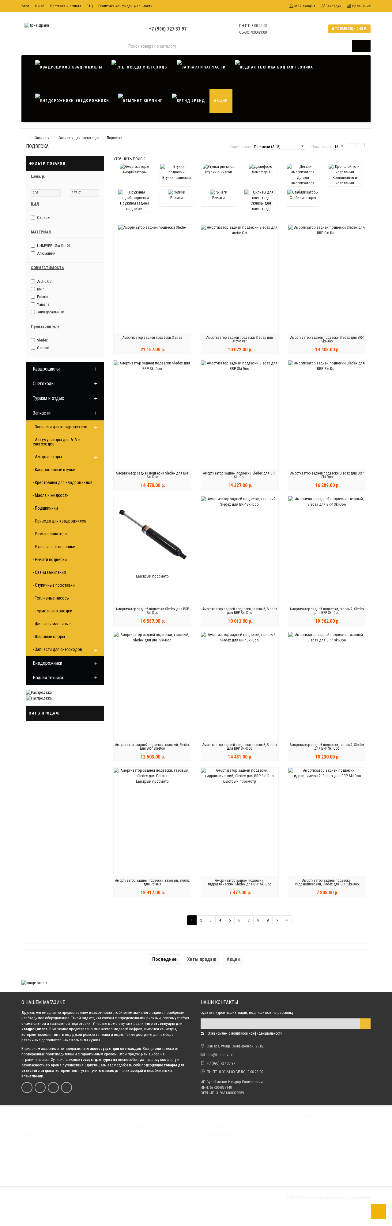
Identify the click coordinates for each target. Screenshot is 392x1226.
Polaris (42, 296)
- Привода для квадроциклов (59, 521)
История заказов (306, 1134)
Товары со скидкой (219, 1142)
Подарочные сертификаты (224, 1134)
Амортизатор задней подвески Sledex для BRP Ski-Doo (327, 339)
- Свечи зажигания (49, 572)
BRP (40, 289)
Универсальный (50, 312)
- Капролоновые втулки (54, 469)
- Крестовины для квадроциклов (62, 482)
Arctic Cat (45, 281)
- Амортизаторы (47, 456)
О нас (39, 6)
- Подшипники (45, 508)
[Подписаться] (365, 1023)
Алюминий (46, 253)
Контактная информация (133, 1126)
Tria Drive (364, 1197)
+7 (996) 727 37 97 (168, 29)
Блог (25, 6)
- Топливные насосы (51, 598)
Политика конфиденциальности (125, 6)
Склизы (43, 217)
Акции (221, 100)
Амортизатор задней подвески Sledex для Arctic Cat (239, 339)
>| (287, 920)
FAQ (90, 6)
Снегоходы (154, 67)
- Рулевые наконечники (54, 546)
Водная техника (294, 67)
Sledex (42, 340)
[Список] (352, 145)
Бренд (197, 100)
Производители (216, 1126)
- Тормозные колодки (52, 610)
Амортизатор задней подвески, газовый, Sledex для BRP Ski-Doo (239, 611)
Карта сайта (123, 1134)
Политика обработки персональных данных (58, 1172)
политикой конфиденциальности (256, 1033)
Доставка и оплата (65, 6)
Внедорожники (91, 100)
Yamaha (43, 304)
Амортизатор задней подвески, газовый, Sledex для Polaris (152, 882)
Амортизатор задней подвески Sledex (152, 337)
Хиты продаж (201, 959)
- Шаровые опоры (49, 636)
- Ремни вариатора (50, 533)
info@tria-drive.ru (221, 1054)
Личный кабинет (306, 1126)
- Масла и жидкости (51, 495)
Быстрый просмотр (152, 576)
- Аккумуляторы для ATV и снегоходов (57, 441)
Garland (43, 347)
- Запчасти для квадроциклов (60, 426)
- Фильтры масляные (52, 623)
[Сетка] (361, 145)
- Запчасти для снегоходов (57, 649)
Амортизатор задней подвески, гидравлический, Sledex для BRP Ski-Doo (239, 882)
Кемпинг (152, 100)
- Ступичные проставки (54, 585)
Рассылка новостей (308, 1149)
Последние (164, 959)
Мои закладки (304, 1142)
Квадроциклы (86, 67)
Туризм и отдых (48, 398)
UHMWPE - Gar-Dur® (53, 245)
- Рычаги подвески (50, 559)
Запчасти (214, 67)
